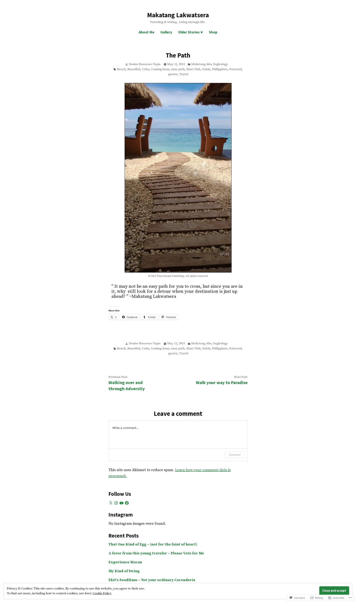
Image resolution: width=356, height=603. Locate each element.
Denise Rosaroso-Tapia (145, 64)
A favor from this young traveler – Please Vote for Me (156, 553)
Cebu (145, 69)
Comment (234, 454)
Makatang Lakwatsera (178, 15)
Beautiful (133, 69)
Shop (213, 32)
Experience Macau (125, 562)
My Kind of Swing (124, 571)
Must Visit (193, 69)
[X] (110, 503)
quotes (172, 74)
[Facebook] (127, 503)
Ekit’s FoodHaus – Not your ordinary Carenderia (151, 580)
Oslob (206, 69)
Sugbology (220, 64)
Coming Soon (160, 69)
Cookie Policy (102, 593)
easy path (178, 69)
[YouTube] (121, 503)
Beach (121, 69)
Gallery (166, 32)
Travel (183, 74)
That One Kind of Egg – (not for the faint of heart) (152, 544)
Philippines (220, 69)
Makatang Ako (201, 64)
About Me (146, 32)
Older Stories (189, 32)
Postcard (235, 69)
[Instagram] (116, 503)
